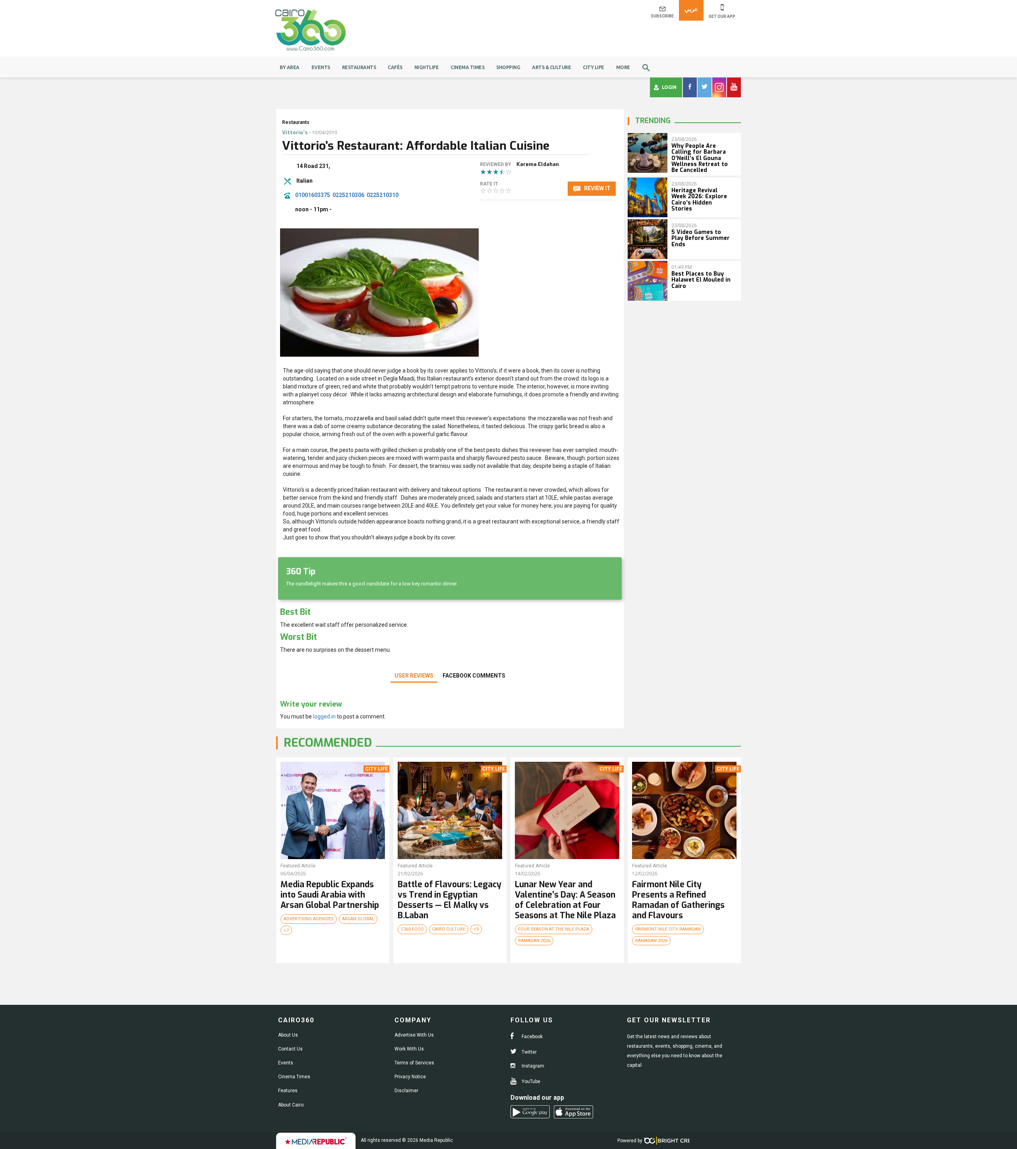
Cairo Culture (448, 929)
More (623, 67)
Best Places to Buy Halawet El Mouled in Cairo (701, 280)
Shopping (508, 67)
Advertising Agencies (309, 918)
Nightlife (426, 67)
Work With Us (409, 1049)
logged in (324, 716)
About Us (288, 1035)
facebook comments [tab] (474, 675)
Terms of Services (414, 1063)
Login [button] (669, 87)
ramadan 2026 (534, 940)
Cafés (395, 67)
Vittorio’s (294, 132)
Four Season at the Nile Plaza (553, 929)
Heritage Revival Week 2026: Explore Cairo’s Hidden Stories (699, 199)
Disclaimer (406, 1090)
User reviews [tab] (413, 675)
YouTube (530, 1081)
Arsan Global (358, 918)
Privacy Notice (410, 1076)
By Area (290, 67)
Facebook (531, 1036)
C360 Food (412, 929)
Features (288, 1090)
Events (320, 67)
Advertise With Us (414, 1035)
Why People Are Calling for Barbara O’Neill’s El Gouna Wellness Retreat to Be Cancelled (699, 158)
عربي (691, 9)
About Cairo (291, 1105)
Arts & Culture (551, 67)
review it (597, 188)
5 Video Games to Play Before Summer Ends (700, 238)
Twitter (528, 1052)
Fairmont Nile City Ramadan (668, 929)
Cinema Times (467, 67)
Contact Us (290, 1049)
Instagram (532, 1066)
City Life (593, 67)
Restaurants (359, 67)
